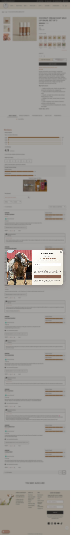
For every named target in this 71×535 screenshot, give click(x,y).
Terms (35, 273)
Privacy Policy (54, 272)
